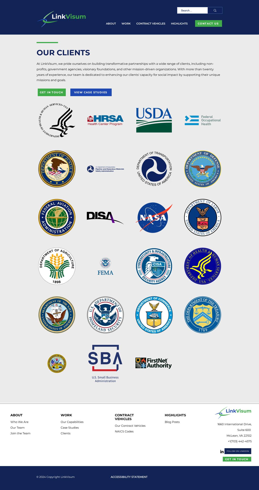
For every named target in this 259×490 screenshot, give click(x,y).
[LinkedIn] (222, 451)
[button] (111, 24)
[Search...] (215, 10)
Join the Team (20, 433)
